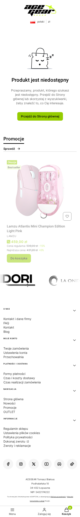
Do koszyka (18, 258)
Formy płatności (14, 374)
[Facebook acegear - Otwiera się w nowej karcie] (8, 464)
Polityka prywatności (17, 437)
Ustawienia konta (15, 352)
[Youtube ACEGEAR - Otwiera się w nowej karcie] (46, 464)
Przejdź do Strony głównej (40, 116)
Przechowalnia (13, 357)
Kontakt (8, 327)
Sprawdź (9, 148)
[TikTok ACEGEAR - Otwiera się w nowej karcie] (72, 464)
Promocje (9, 407)
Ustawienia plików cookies (21, 433)
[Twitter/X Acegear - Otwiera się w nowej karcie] (34, 464)
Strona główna (13, 399)
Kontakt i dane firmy (17, 319)
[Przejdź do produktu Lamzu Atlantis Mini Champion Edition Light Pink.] (40, 190)
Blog (6, 331)
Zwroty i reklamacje (17, 445)
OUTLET (9, 412)
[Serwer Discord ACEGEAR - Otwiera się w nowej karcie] (59, 464)
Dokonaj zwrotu (14, 441)
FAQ (6, 323)
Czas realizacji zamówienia (22, 382)
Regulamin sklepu (15, 428)
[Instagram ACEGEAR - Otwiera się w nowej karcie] (21, 464)
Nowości (9, 403)
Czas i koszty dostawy (19, 378)
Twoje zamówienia (16, 348)
